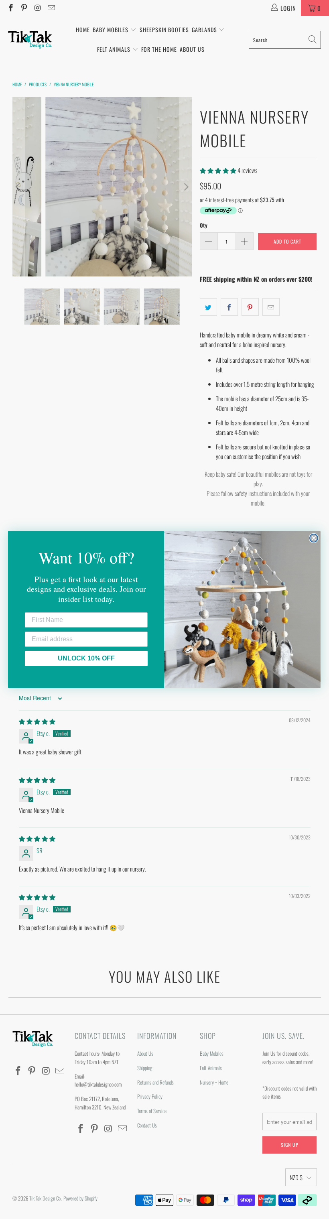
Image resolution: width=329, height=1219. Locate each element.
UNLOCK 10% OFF (86, 658)
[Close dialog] (314, 538)
